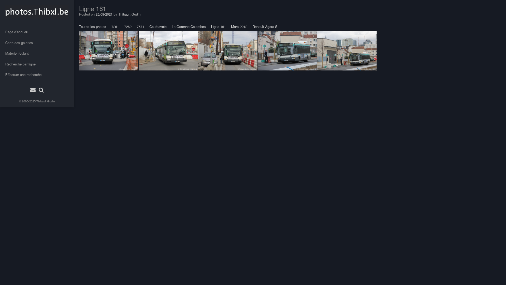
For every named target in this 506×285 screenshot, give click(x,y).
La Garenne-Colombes (189, 26)
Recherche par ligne (20, 63)
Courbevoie (158, 26)
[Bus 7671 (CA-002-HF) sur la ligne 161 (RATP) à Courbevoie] (108, 50)
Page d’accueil (16, 31)
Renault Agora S (265, 26)
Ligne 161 (218, 26)
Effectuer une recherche (23, 74)
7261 (115, 26)
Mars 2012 (239, 26)
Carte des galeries (19, 42)
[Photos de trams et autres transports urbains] (37, 11)
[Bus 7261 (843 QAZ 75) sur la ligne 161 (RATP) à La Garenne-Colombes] (168, 50)
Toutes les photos (92, 26)
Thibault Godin (45, 101)
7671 (140, 26)
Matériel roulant (17, 53)
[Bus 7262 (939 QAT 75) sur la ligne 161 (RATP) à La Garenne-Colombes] (287, 50)
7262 (128, 26)
